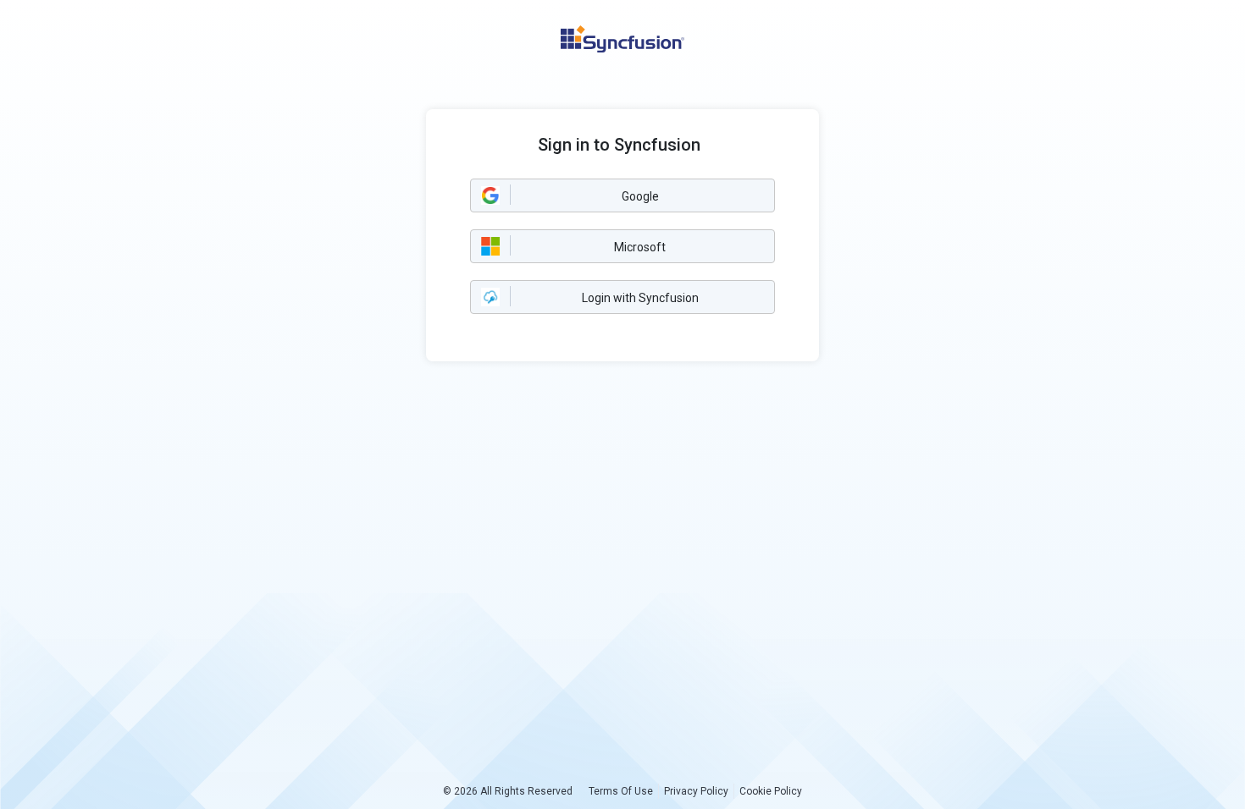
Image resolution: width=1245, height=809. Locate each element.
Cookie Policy (770, 791)
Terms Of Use (621, 791)
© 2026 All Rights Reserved (508, 791)
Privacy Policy (696, 791)
